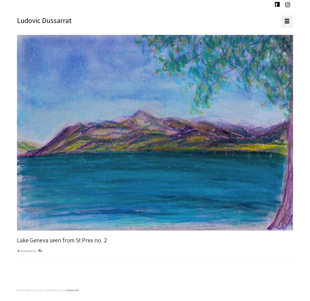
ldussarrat (29, 251)
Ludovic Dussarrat (44, 20)
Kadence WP (73, 290)
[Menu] (287, 21)
